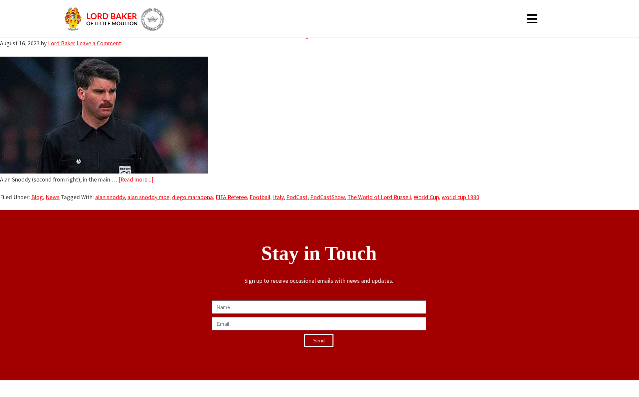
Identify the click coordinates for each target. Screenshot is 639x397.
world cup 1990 (460, 197)
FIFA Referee (231, 197)
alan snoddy (110, 197)
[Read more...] (135, 179)
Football (260, 197)
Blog (37, 197)
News (53, 197)
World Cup (426, 197)
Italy (278, 197)
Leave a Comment (99, 43)
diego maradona (192, 197)
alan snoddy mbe (148, 197)
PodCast (297, 197)
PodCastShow (327, 197)
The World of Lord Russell (379, 197)
